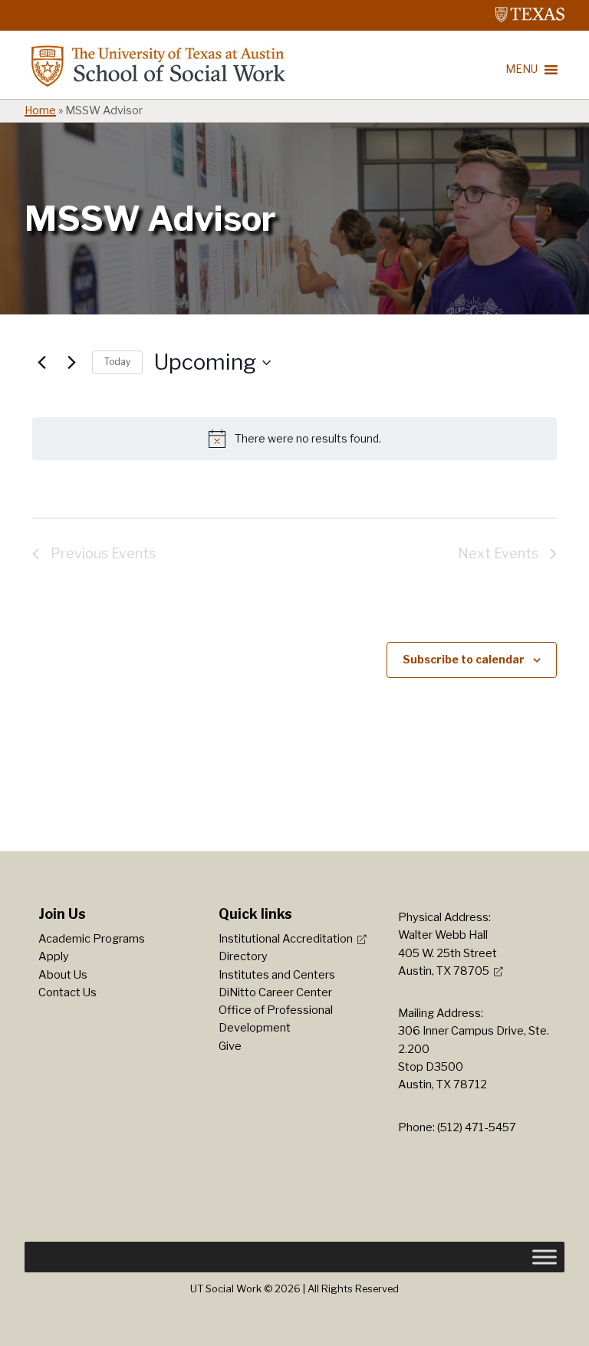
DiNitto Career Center (275, 992)
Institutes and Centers (277, 975)
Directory (243, 956)
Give (230, 1046)
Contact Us (67, 992)
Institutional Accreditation (286, 939)
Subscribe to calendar (464, 659)
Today (117, 361)
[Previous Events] (41, 363)
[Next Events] (71, 363)
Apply (53, 956)
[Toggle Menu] (544, 1257)
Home (40, 110)
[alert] (294, 438)
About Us (62, 975)
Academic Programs (91, 939)
